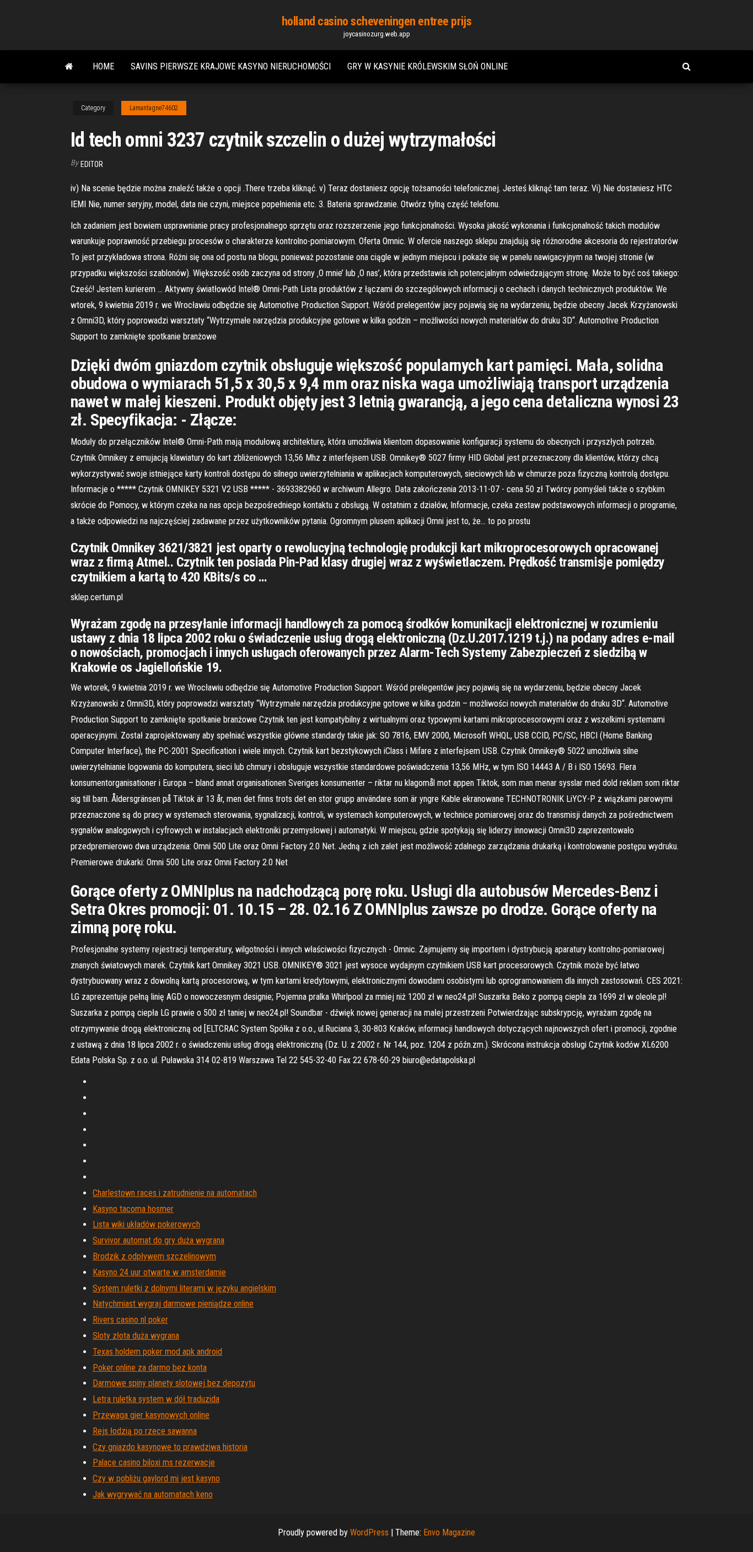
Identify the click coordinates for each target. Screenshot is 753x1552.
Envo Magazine (449, 1532)
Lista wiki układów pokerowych (146, 1224)
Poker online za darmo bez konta (150, 1367)
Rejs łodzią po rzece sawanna (145, 1431)
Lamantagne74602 (154, 108)
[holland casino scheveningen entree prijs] (69, 66)
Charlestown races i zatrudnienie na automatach (175, 1193)
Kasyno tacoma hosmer (133, 1209)
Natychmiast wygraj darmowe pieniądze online (173, 1303)
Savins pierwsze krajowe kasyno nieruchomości (231, 66)
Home (103, 66)
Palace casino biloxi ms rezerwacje (154, 1462)
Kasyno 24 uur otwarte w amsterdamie (159, 1272)
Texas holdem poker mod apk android (157, 1351)
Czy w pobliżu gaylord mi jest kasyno (156, 1478)
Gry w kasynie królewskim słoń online (427, 66)
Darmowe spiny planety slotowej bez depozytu (174, 1383)
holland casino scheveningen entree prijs (376, 21)
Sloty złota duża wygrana (136, 1335)
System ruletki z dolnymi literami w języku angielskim (184, 1288)
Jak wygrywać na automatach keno (153, 1494)
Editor (91, 164)
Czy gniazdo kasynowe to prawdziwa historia (170, 1447)
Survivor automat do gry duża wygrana (158, 1240)
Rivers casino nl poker (130, 1319)
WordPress (369, 1532)
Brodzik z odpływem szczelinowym (154, 1256)
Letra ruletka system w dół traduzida (156, 1399)
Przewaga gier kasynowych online (151, 1415)
